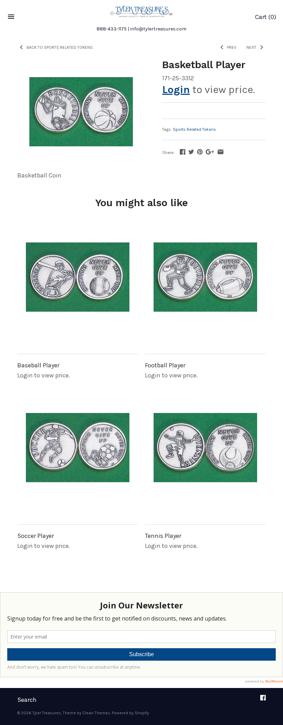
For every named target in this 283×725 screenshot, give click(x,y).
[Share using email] (220, 152)
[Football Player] (205, 285)
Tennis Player (163, 536)
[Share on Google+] (210, 152)
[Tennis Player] (205, 456)
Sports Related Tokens (194, 129)
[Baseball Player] (77, 285)
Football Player (165, 365)
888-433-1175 (112, 29)
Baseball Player (38, 365)
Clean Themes (96, 712)
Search (27, 700)
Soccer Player (35, 536)
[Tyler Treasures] (141, 11)
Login (176, 89)
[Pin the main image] (200, 152)
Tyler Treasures (46, 712)
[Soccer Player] (77, 456)
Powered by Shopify (130, 712)
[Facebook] (263, 700)
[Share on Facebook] (182, 152)
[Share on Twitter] (191, 152)
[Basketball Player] (81, 112)
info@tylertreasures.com (158, 29)
